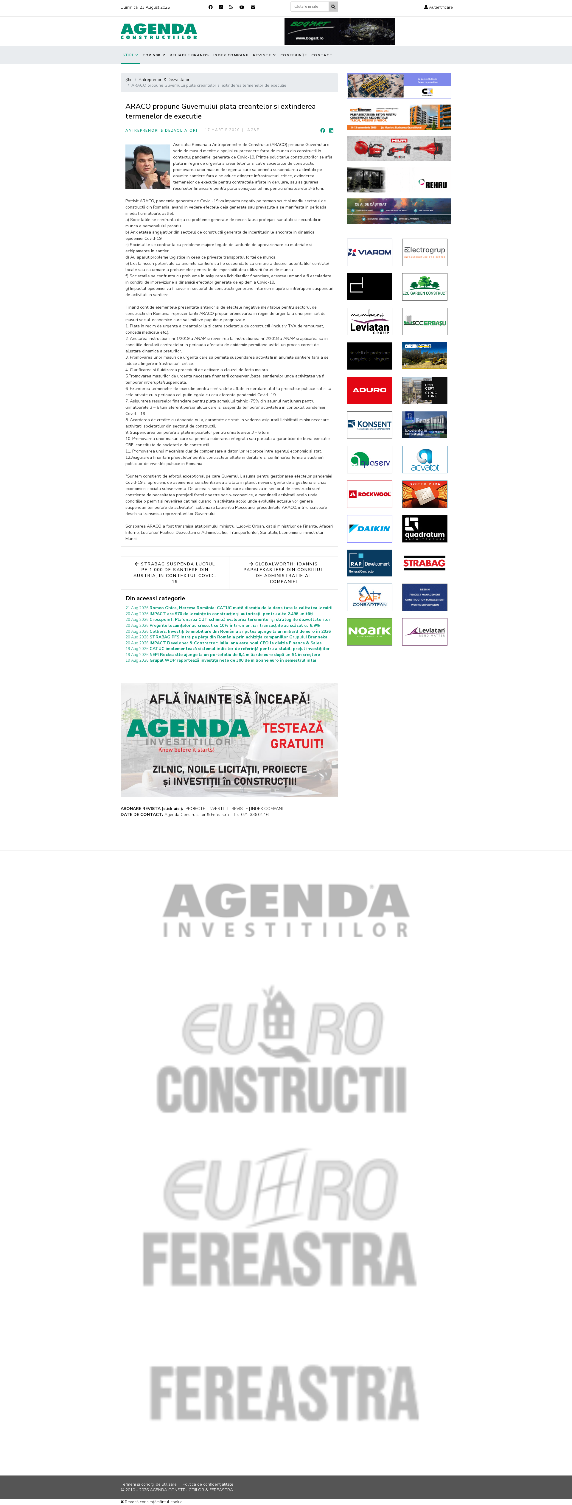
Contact (322, 55)
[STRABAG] (425, 563)
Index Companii (231, 55)
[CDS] (370, 356)
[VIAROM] (370, 252)
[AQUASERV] (370, 459)
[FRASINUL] (425, 424)
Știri (128, 55)
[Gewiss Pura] (425, 494)
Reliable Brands (189, 55)
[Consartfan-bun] (370, 597)
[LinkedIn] (331, 131)
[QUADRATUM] (425, 528)
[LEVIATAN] (425, 632)
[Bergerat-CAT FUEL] (425, 355)
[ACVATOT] (425, 459)
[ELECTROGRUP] (425, 252)
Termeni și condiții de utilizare (149, 1484)
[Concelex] (399, 86)
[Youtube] (242, 7)
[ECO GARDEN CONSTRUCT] (425, 287)
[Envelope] (253, 7)
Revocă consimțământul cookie (153, 1502)
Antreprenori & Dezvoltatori (161, 130)
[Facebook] (211, 7)
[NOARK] (370, 632)
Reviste (262, 55)
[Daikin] (370, 528)
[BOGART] (340, 31)
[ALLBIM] (399, 211)
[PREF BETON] (399, 117)
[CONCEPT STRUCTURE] (425, 390)
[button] (438, 7)
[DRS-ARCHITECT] (370, 286)
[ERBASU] (425, 321)
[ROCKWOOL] (370, 494)
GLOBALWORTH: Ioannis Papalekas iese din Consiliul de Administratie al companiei (283, 572)
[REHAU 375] (399, 179)
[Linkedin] (221, 7)
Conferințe (293, 55)
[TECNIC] (425, 597)
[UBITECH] (370, 321)
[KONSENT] (370, 425)
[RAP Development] (370, 563)
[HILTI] (399, 148)
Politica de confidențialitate (208, 1484)
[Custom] (231, 7)
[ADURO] (370, 390)
